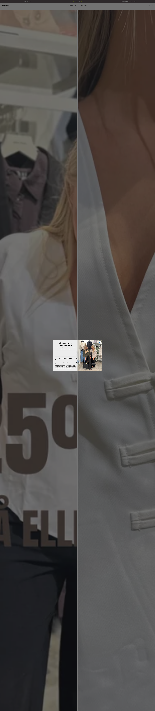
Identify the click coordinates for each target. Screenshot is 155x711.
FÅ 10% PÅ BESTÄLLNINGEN (65, 358)
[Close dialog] (100, 342)
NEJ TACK (65, 362)
